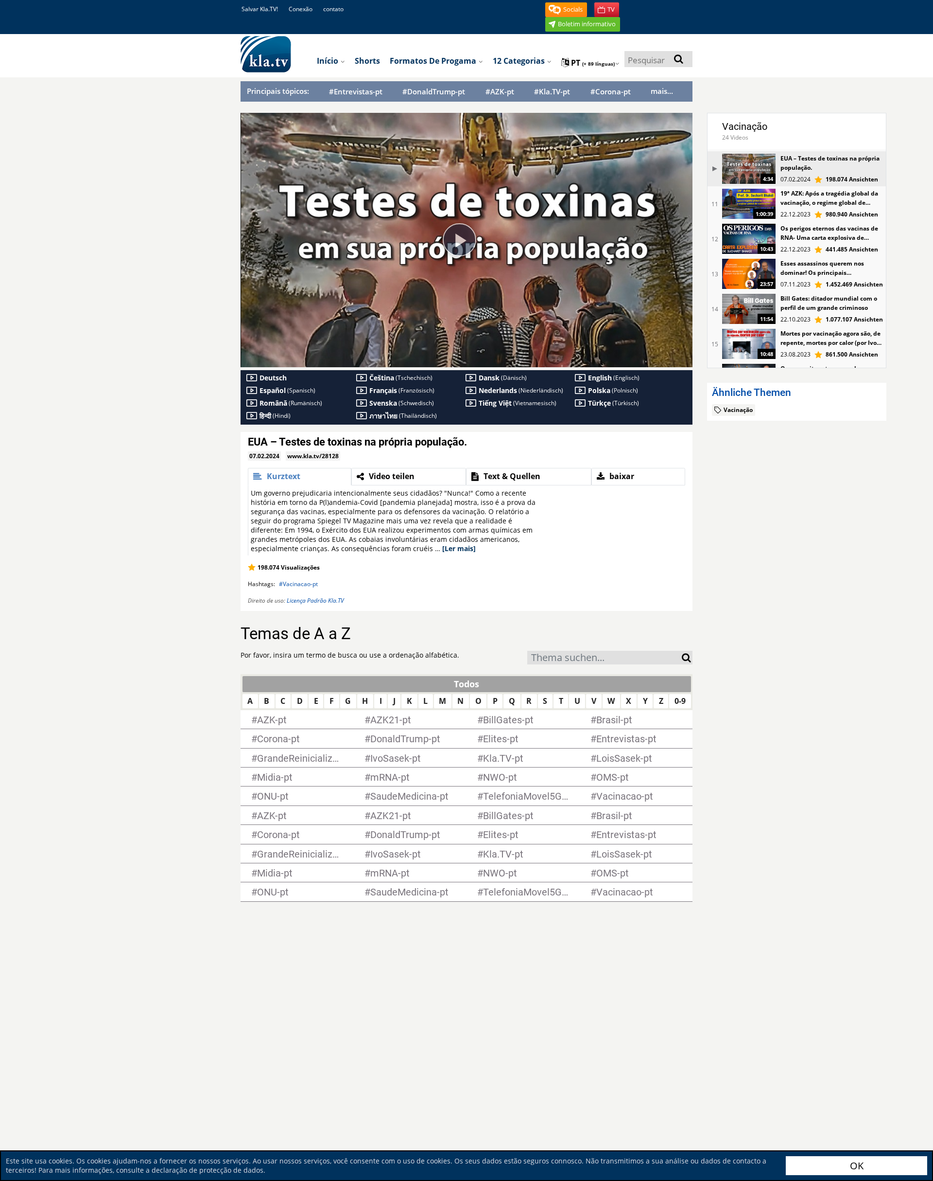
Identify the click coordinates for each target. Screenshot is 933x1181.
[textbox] (604, 659)
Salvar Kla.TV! (260, 9)
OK (857, 1165)
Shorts (367, 60)
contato (333, 9)
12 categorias (520, 60)
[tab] (299, 476)
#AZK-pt (499, 91)
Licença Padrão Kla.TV (315, 600)
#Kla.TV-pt (552, 91)
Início (328, 60)
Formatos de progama (434, 60)
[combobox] (604, 657)
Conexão (300, 9)
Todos (466, 684)
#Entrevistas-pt (355, 91)
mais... (662, 91)
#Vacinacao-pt (298, 584)
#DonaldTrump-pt (433, 91)
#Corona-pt (610, 91)
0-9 (680, 701)
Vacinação (744, 126)
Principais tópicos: (278, 91)
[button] (566, 9)
